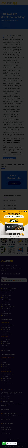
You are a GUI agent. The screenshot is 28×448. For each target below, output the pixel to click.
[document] (14, 224)
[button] (26, 211)
